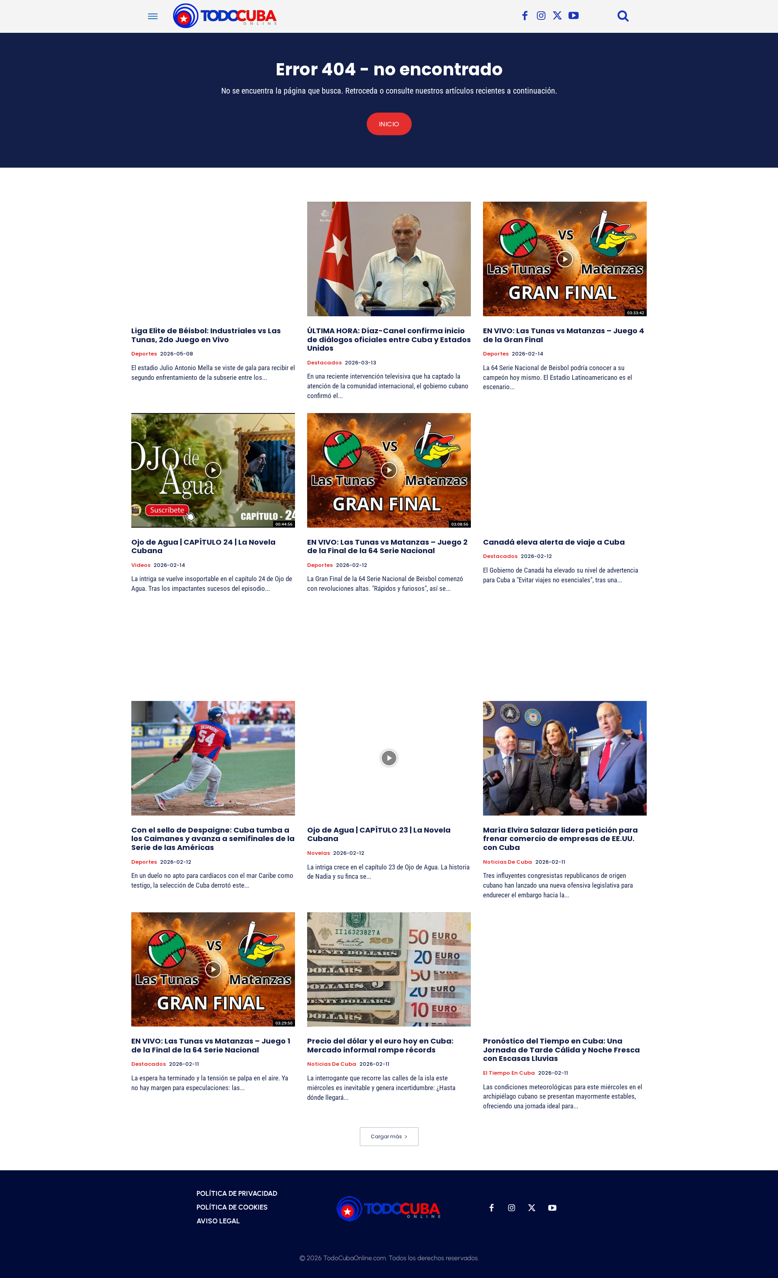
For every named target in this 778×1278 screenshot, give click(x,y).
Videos (140, 565)
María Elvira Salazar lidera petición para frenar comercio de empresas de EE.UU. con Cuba (560, 838)
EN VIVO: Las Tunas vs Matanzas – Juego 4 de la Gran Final (563, 335)
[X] (557, 16)
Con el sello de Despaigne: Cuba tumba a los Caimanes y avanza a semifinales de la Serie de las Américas (213, 838)
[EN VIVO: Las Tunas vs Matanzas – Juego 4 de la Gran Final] (565, 259)
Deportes (144, 354)
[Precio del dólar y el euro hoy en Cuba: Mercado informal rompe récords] (389, 969)
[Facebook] (525, 16)
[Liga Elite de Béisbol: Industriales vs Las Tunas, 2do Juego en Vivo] (213, 259)
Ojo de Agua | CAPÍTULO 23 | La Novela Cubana (379, 834)
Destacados (324, 363)
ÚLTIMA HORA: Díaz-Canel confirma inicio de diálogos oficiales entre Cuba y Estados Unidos (389, 339)
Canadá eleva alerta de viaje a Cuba (554, 542)
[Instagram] (541, 16)
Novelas (318, 853)
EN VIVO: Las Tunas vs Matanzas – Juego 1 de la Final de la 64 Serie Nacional (210, 1045)
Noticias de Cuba (507, 862)
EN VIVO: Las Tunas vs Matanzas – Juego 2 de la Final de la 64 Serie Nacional (387, 546)
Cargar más (386, 1136)
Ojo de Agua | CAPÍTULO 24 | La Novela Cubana (203, 546)
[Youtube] (573, 16)
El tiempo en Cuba (509, 1073)
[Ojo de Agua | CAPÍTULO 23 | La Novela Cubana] (389, 758)
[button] (623, 15)
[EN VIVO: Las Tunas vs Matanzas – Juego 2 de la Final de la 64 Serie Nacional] (389, 470)
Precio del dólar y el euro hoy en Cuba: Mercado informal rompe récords (380, 1045)
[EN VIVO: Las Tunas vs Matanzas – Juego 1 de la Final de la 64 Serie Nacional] (213, 969)
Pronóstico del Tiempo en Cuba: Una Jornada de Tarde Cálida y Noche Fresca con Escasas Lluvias (561, 1049)
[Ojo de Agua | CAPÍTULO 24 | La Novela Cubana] (213, 470)
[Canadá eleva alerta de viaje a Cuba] (565, 470)
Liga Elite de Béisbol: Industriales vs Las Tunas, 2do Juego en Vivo (206, 335)
